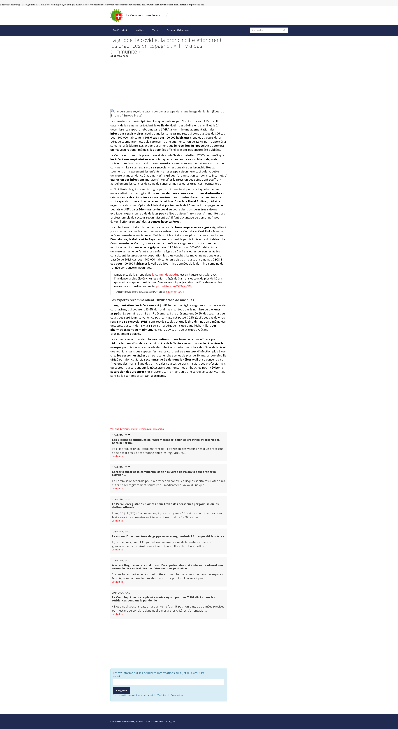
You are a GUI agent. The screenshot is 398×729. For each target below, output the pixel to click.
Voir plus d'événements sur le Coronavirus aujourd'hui (137, 428)
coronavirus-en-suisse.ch (123, 721)
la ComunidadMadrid (166, 274)
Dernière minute (120, 30)
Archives (140, 30)
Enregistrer (121, 690)
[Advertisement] (168, 82)
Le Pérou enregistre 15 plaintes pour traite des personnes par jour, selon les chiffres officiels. (165, 505)
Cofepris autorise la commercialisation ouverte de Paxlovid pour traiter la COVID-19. (164, 473)
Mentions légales (167, 721)
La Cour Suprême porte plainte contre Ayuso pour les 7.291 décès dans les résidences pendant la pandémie (163, 598)
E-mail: (116, 676)
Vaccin (155, 30)
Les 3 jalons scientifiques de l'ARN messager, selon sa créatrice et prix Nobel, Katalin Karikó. (166, 441)
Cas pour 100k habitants (178, 30)
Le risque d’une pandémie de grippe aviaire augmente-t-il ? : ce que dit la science (168, 536)
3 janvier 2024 (175, 291)
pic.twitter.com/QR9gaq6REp (174, 286)
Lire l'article (117, 456)
